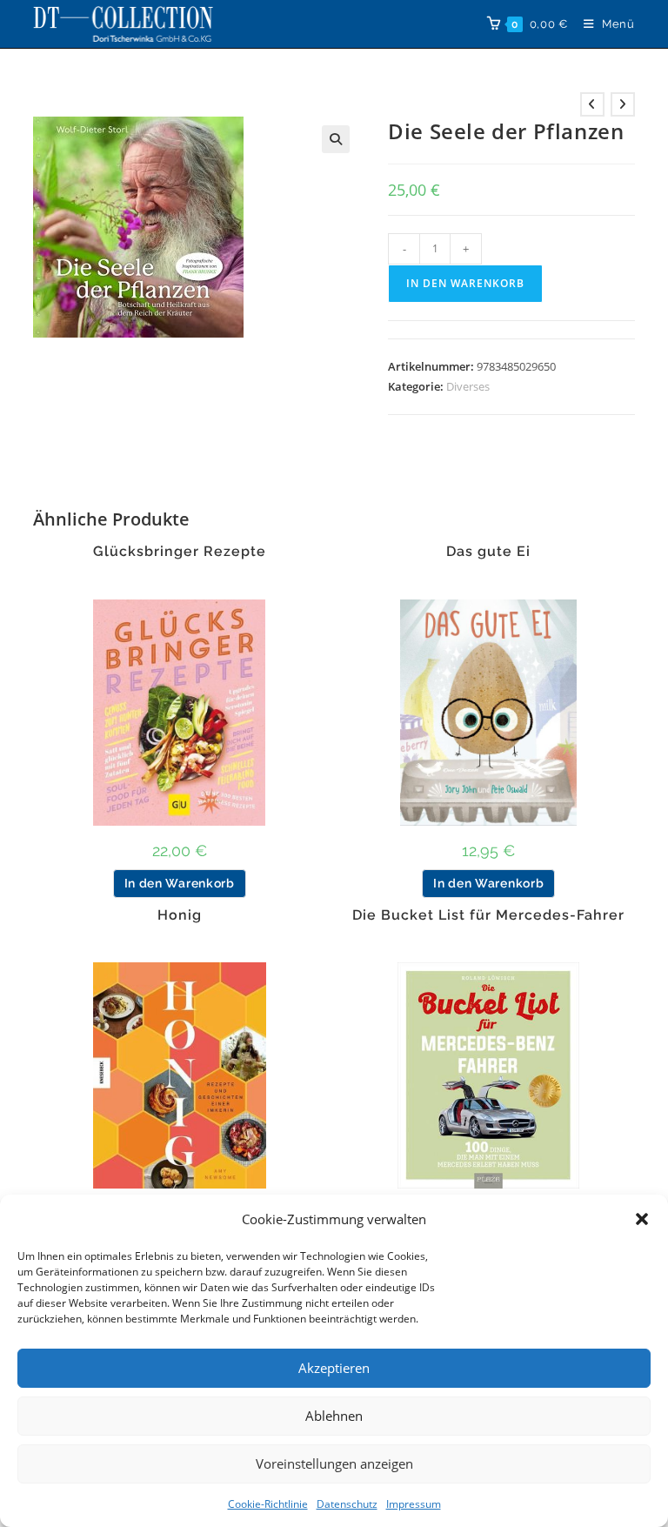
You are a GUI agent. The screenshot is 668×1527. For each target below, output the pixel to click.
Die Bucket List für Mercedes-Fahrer (488, 915)
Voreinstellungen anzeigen (334, 1463)
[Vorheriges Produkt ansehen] (592, 104)
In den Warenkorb (465, 283)
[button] (642, 1219)
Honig (179, 915)
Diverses (468, 386)
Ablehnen (334, 1415)
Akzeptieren (334, 1367)
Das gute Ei (488, 552)
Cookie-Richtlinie (268, 1504)
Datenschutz (347, 1504)
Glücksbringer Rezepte (179, 552)
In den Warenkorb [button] (179, 883)
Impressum (413, 1504)
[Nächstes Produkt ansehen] (623, 104)
